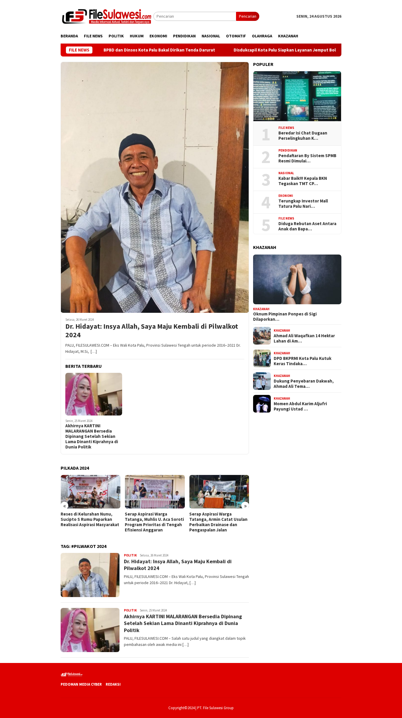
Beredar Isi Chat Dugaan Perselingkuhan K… (302, 135)
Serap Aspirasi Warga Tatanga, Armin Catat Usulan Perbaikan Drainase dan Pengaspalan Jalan (218, 522)
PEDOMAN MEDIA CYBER (81, 684)
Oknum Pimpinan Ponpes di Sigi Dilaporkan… (285, 316)
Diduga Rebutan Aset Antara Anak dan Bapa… (307, 226)
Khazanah (261, 309)
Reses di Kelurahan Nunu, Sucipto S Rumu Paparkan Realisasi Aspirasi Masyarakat (90, 519)
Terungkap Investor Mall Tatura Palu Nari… (303, 203)
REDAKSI (113, 684)
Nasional (286, 173)
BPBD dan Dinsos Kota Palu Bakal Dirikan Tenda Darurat (133, 50)
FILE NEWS (286, 128)
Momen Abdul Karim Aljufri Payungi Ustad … (300, 406)
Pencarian (247, 16)
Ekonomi (285, 196)
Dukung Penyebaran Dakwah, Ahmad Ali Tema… (304, 383)
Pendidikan (287, 150)
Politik (130, 555)
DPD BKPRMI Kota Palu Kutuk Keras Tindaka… (302, 360)
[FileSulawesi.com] (107, 16)
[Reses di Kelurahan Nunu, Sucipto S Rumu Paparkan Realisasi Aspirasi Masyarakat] (90, 491)
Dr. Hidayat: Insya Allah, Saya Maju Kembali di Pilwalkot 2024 (151, 330)
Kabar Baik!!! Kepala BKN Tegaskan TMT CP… (302, 181)
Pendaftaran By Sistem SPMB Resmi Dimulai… (307, 158)
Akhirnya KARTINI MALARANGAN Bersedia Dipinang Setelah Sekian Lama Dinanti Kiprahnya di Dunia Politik (91, 436)
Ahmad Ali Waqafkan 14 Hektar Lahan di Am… (304, 338)
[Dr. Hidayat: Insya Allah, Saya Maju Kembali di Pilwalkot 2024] (155, 187)
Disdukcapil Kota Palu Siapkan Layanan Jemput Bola (259, 50)
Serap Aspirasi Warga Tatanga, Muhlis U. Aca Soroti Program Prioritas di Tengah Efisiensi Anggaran (154, 522)
